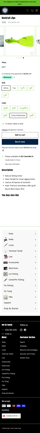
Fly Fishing (6, 377)
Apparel (4, 389)
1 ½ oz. (22, 88)
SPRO (4, 22)
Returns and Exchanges (29, 350)
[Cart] (32, 10)
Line (3, 358)
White (5, 108)
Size (3, 82)
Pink (14, 108)
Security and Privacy (27, 354)
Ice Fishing (6, 369)
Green (31, 115)
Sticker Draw (24, 358)
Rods (4, 342)
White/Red (24, 108)
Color (4, 103)
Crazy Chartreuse (18, 115)
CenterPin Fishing (8, 373)
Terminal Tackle (7, 354)
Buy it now (20, 141)
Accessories (6, 362)
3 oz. (5, 95)
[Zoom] (32, 53)
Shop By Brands (8, 393)
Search (22, 342)
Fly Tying (5, 381)
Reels (4, 346)
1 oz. (14, 88)
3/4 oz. (6, 88)
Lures (4, 350)
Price (4, 62)
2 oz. (30, 88)
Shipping (4, 130)
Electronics (6, 365)
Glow (5, 115)
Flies (3, 385)
